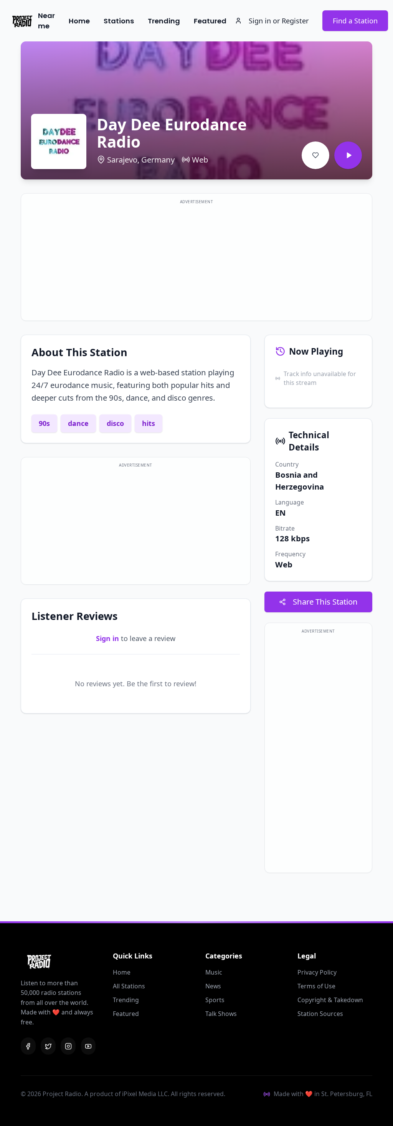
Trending (164, 21)
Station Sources (320, 1013)
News (213, 986)
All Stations (129, 986)
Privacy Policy (317, 972)
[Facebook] (28, 1046)
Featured (210, 21)
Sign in (107, 638)
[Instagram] (68, 1046)
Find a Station (355, 20)
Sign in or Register (279, 20)
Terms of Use (316, 986)
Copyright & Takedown (330, 1000)
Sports (215, 1000)
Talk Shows (221, 1013)
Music (213, 972)
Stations (119, 21)
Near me (46, 21)
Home (79, 21)
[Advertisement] (196, 262)
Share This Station (325, 601)
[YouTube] (88, 1046)
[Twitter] (48, 1046)
